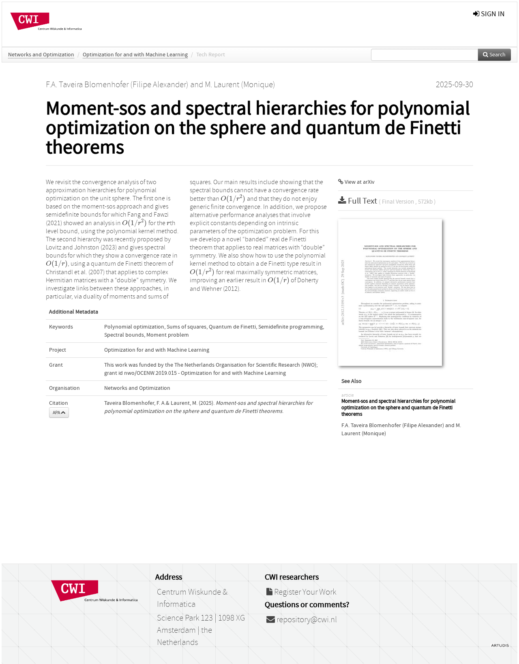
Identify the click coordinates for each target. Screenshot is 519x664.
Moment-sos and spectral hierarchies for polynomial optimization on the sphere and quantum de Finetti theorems (398, 407)
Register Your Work (304, 592)
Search (497, 55)
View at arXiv (359, 182)
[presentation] (134, 223)
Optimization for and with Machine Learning (135, 55)
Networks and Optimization (41, 55)
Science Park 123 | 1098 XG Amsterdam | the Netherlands (201, 630)
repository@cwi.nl (306, 620)
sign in (492, 14)
